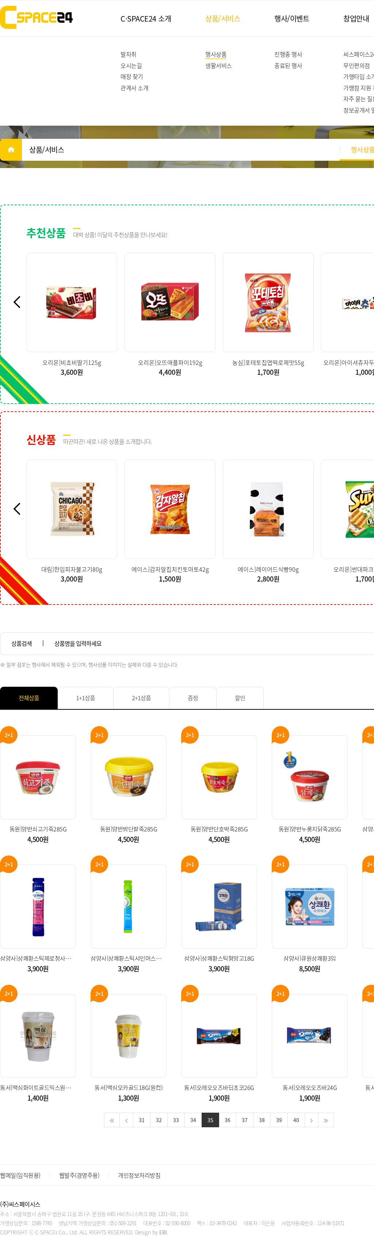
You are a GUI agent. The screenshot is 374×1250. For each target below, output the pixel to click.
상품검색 (21, 643)
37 (245, 1120)
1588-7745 (41, 1223)
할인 (240, 697)
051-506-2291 (123, 1223)
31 (142, 1120)
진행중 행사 (288, 54)
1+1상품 (85, 697)
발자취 (129, 54)
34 (193, 1120)
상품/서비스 (222, 18)
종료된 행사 (288, 65)
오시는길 (131, 65)
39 (279, 1120)
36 (227, 1120)
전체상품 (29, 697)
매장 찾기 (132, 76)
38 (262, 1120)
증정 (193, 697)
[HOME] (11, 150)
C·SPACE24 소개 (146, 18)
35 (210, 1120)
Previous (21, 302)
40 (296, 1120)
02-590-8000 (177, 1223)
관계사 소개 (134, 87)
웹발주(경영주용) (79, 1175)
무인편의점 (356, 65)
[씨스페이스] (36, 17)
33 (176, 1120)
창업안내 (356, 18)
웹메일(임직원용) (20, 1175)
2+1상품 (141, 697)
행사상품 (215, 54)
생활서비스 (218, 65)
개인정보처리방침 (139, 1175)
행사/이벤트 (291, 18)
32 (159, 1120)
